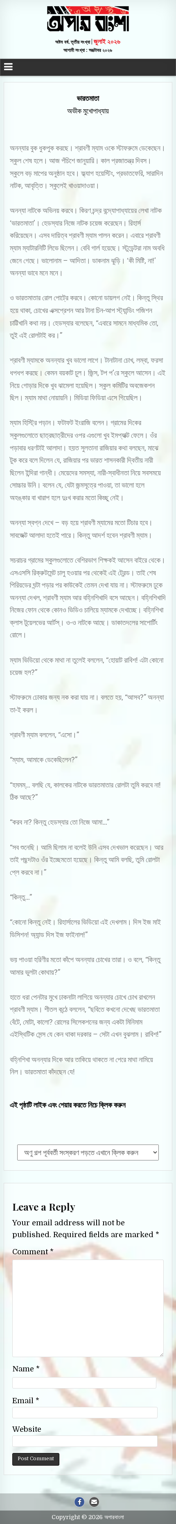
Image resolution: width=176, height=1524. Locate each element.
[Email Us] (94, 1502)
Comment (33, 1252)
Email (25, 1401)
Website (26, 1429)
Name (26, 1369)
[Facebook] (79, 1502)
